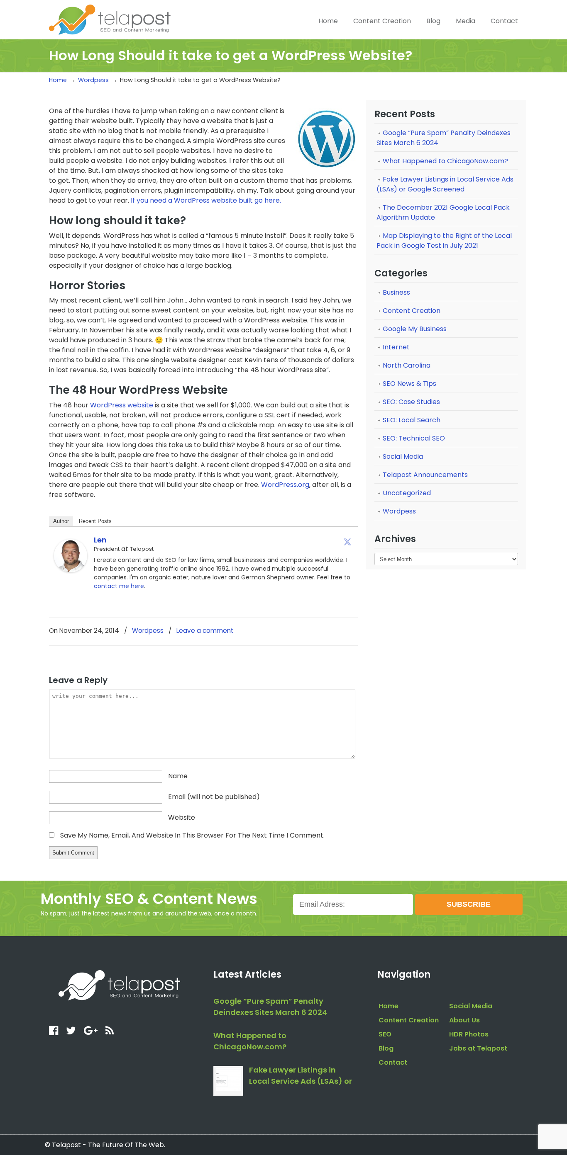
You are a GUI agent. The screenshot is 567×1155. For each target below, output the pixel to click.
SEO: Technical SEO (414, 438)
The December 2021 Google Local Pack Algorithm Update (443, 212)
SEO (385, 1034)
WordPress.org (285, 484)
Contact (393, 1062)
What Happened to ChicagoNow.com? (445, 161)
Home (58, 80)
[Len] (70, 570)
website (181, 817)
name (178, 776)
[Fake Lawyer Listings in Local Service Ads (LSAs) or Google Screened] (228, 1080)
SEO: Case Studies (411, 402)
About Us (464, 1020)
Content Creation (411, 310)
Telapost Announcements (425, 474)
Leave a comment (205, 630)
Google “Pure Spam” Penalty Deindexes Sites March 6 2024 (443, 138)
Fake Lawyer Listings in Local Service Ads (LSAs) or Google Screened (444, 184)
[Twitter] (347, 542)
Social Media (403, 456)
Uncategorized (407, 493)
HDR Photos (469, 1034)
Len (100, 540)
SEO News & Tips (409, 383)
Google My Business (415, 329)
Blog (386, 1048)
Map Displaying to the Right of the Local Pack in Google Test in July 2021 (444, 240)
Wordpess (93, 80)
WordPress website (121, 405)
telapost (110, 18)
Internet (396, 347)
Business (396, 292)
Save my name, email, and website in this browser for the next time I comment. (192, 835)
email (214, 796)
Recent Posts (95, 521)
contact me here (119, 586)
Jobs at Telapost (478, 1048)
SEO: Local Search (411, 420)
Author (61, 521)
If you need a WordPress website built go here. (206, 200)
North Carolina (406, 365)
